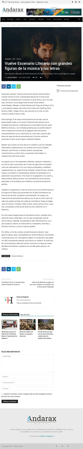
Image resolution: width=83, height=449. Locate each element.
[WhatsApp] (18, 86)
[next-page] (6, 342)
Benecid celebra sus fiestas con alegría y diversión (26, 334)
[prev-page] (3, 342)
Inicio (3, 25)
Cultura (14, 25)
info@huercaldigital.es (46, 436)
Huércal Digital (12, 77)
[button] (79, 19)
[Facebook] (72, 2)
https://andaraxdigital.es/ (24, 300)
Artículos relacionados (10, 315)
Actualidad (8, 59)
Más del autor (25, 315)
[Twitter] (79, 2)
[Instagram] (76, 2)
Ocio (8, 25)
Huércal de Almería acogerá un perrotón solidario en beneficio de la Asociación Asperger (42, 284)
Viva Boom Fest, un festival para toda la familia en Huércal (13, 283)
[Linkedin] (8, 86)
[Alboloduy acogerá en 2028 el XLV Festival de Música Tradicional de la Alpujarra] (9, 324)
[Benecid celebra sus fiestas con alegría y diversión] (28, 324)
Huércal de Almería (17, 256)
